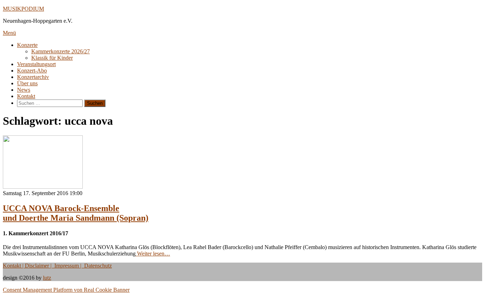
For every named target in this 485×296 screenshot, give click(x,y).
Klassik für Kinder (52, 58)
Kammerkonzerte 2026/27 (60, 51)
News (23, 90)
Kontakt (26, 96)
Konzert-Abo (32, 71)
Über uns (27, 83)
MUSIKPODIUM (23, 9)
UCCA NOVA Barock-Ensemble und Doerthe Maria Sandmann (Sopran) (75, 213)
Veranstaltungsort (36, 64)
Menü (9, 33)
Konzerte (27, 45)
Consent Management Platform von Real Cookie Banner (66, 290)
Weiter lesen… (153, 254)
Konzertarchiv (33, 77)
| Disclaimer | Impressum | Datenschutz (66, 266)
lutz (47, 278)
